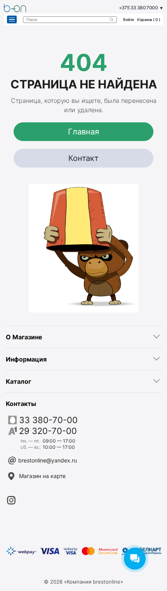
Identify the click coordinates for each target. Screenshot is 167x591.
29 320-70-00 (48, 431)
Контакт (83, 158)
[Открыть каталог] (12, 19)
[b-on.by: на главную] (15, 8)
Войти (128, 19)
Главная (83, 131)
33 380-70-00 (48, 420)
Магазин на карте (42, 476)
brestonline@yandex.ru (47, 460)
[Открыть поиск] (111, 19)
